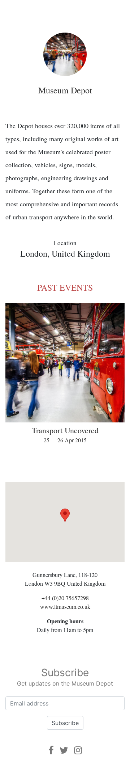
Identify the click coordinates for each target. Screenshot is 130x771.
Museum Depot (65, 90)
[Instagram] (78, 750)
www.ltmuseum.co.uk (65, 606)
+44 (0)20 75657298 (65, 598)
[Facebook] (51, 750)
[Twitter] (64, 750)
